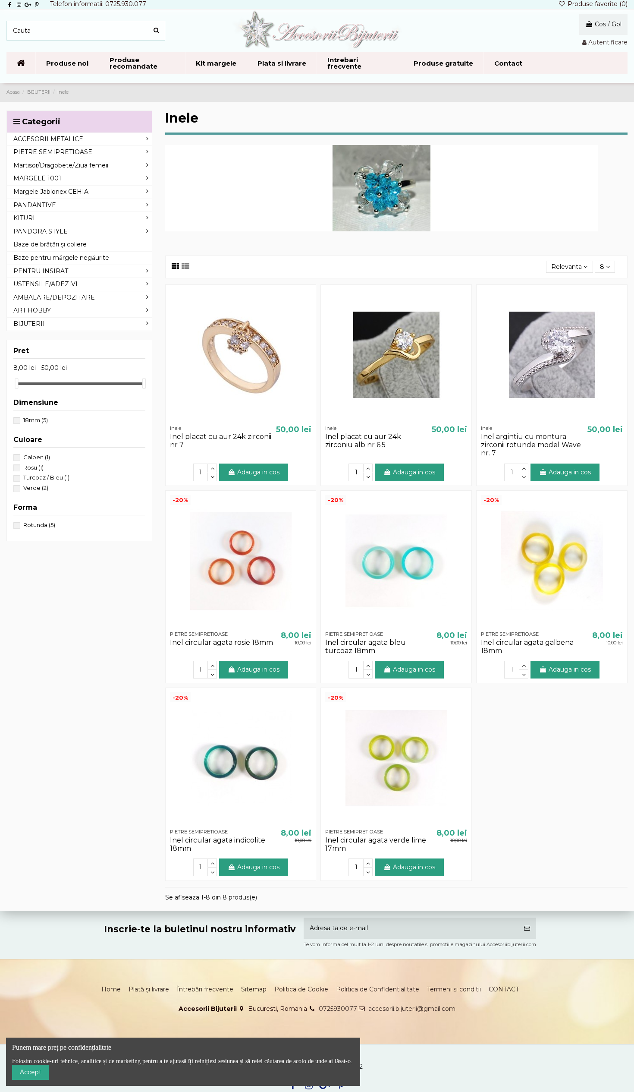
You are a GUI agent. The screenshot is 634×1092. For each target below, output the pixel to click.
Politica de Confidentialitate (377, 989)
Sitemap (254, 989)
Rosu (33, 467)
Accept (30, 1072)
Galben (36, 457)
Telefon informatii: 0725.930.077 (98, 4)
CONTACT (504, 989)
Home (111, 989)
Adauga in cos (258, 472)
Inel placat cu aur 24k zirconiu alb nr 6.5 (363, 440)
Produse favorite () (597, 4)
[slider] (16, 383)
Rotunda (39, 524)
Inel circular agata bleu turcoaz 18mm (365, 646)
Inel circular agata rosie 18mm (221, 642)
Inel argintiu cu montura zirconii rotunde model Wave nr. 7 (531, 444)
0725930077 (338, 1009)
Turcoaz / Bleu (46, 477)
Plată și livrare (149, 989)
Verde (35, 487)
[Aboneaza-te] (527, 928)
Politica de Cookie (301, 989)
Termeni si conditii (454, 989)
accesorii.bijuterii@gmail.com (411, 1009)
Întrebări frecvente (205, 989)
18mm (35, 420)
